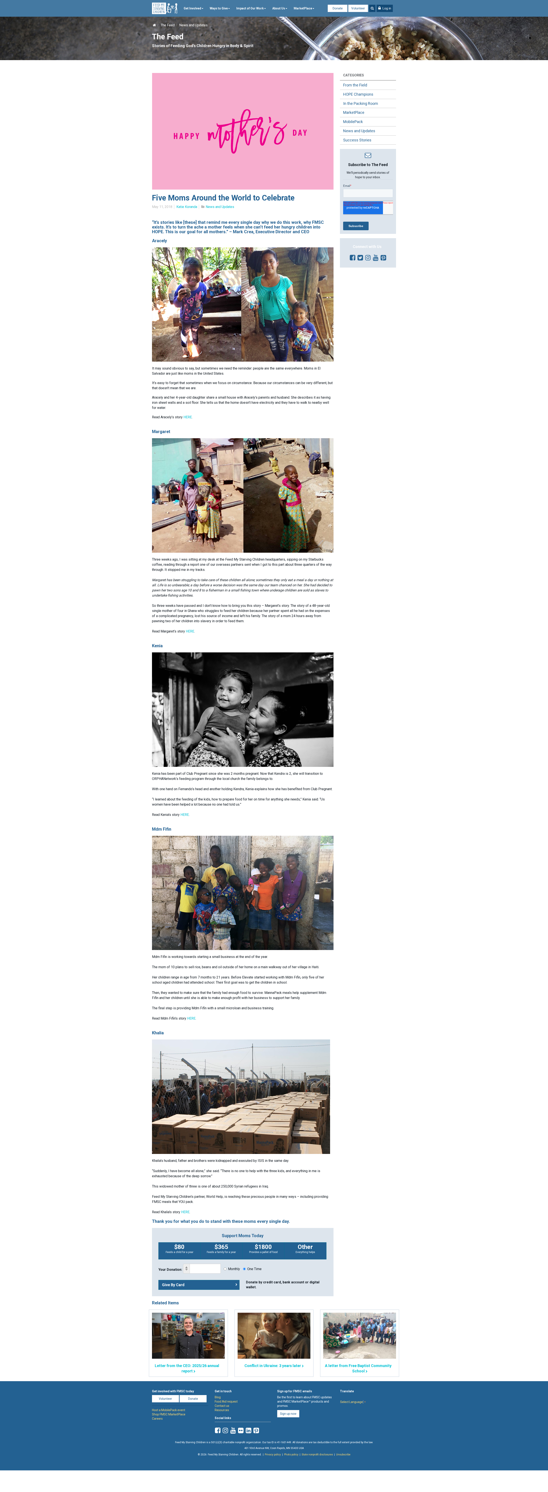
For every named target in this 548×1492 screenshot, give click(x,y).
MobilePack (353, 121)
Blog (218, 1397)
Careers (157, 1418)
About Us (278, 8)
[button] (385, 8)
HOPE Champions (358, 94)
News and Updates (193, 25)
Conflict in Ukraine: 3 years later (272, 1365)
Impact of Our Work (250, 8)
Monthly (234, 1269)
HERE (187, 417)
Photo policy (291, 1454)
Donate (338, 8)
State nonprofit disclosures (317, 1454)
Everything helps (305, 1248)
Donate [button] (193, 1398)
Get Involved (192, 8)
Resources (222, 1410)
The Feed (168, 25)
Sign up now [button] (288, 1413)
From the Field (355, 85)
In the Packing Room (360, 103)
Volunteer (358, 8)
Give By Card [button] (173, 1285)
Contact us (222, 1405)
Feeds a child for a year (179, 1248)
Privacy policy (273, 1454)
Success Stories (357, 140)
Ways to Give (219, 8)
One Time (254, 1269)
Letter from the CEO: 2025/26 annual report (187, 1368)
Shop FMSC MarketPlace (168, 1414)
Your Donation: (170, 1270)
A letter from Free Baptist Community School (358, 1368)
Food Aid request (226, 1401)
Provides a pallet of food (263, 1248)
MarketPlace (303, 8)
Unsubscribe (343, 1454)
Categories (353, 75)
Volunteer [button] (165, 1398)
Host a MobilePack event (168, 1410)
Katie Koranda (186, 207)
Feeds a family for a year (221, 1248)
